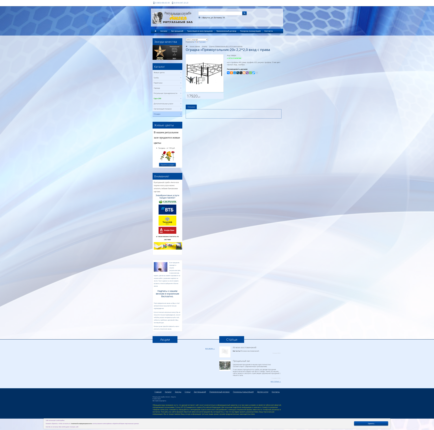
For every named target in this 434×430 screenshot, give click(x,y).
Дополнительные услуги (163, 103)
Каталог (163, 31)
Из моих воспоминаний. (257, 350)
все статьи (275, 381)
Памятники (158, 83)
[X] (241, 72)
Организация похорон (163, 109)
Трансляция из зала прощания (200, 31)
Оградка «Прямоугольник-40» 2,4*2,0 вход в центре (225, 46)
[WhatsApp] (250, 72)
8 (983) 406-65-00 (162, 3)
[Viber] (247, 72)
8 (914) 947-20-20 (181, 3)
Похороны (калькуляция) (250, 31)
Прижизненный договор (226, 31)
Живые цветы (159, 72)
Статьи (187, 392)
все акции (209, 348)
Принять (371, 423)
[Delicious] (253, 72)
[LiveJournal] (237, 72)
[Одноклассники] (231, 72)
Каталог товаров (195, 46)
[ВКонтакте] (228, 72)
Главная (158, 392)
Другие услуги (262, 392)
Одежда (157, 88)
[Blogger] (244, 72)
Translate (202, 42)
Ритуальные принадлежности (165, 93)
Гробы (156, 77)
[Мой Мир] (234, 72)
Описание (191, 107)
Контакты (268, 31)
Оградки (204, 46)
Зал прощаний (177, 31)
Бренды (178, 392)
